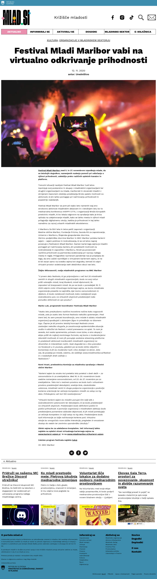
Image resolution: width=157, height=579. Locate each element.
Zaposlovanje (84, 538)
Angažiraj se (87, 507)
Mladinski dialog (111, 542)
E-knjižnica (143, 31)
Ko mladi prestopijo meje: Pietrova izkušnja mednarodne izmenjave (59, 476)
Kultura (52, 40)
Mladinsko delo (111, 544)
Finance (82, 551)
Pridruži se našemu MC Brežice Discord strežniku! (20, 476)
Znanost (82, 549)
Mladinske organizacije (114, 538)
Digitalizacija (10, 507)
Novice (136, 535)
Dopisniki (137, 542)
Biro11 (104, 574)
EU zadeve (125, 507)
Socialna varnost (85, 540)
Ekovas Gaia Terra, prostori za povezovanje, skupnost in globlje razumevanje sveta (136, 480)
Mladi (14, 468)
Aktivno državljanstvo (113, 540)
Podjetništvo (83, 560)
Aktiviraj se (65, 32)
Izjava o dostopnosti (122, 574)
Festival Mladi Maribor (49, 170)
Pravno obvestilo (150, 574)
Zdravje (82, 544)
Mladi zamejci (84, 542)
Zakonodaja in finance (113, 553)
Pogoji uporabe (136, 574)
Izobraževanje (84, 555)
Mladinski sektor (117, 32)
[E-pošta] (152, 17)
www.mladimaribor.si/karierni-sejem (85, 434)
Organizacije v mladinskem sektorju (84, 40)
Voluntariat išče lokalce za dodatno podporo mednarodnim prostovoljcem (97, 478)
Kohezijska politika (112, 551)
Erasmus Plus (49, 507)
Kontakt (136, 551)
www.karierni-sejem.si (49, 434)
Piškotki (110, 574)
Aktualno (14, 32)
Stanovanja (83, 547)
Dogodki (91, 31)
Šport (81, 562)
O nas (135, 548)
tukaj (74, 440)
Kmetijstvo (83, 553)
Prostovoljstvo (111, 549)
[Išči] (141, 17)
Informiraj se (40, 32)
